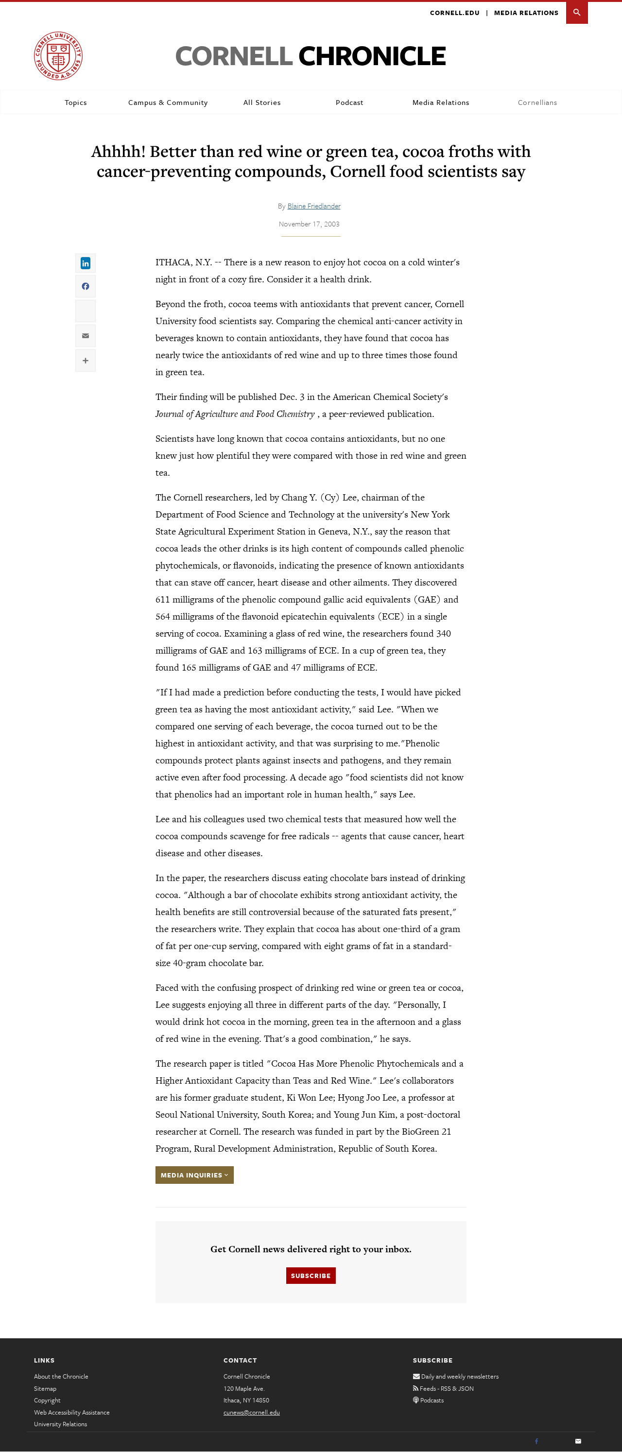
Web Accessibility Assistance (72, 1412)
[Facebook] (536, 1442)
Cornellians (537, 102)
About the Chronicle (61, 1376)
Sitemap (45, 1388)
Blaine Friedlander (314, 205)
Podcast (349, 102)
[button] (577, 13)
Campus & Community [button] (168, 102)
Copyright (47, 1400)
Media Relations (526, 12)
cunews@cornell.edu (252, 1412)
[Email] (578, 1442)
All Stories (262, 102)
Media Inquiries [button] (193, 1175)
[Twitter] (557, 1442)
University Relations (60, 1424)
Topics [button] (76, 102)
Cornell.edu (455, 12)
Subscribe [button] (311, 1275)
